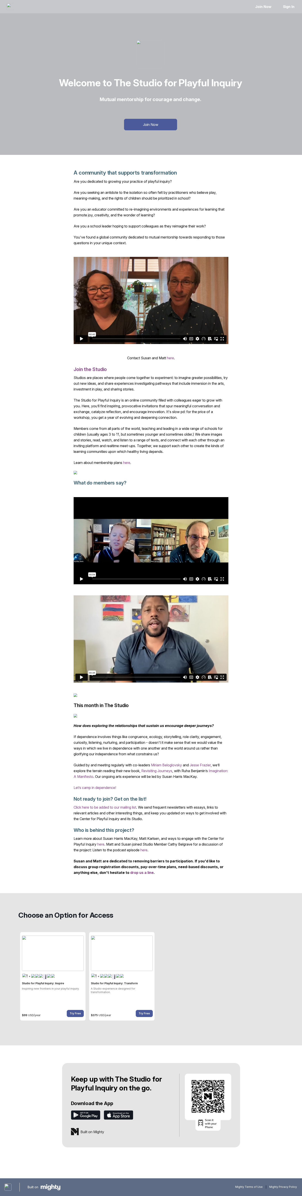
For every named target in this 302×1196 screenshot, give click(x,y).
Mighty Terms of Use (249, 1187)
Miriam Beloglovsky (166, 765)
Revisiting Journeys (156, 771)
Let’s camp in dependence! (95, 787)
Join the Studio (90, 369)
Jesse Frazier (200, 765)
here (170, 358)
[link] (53, 976)
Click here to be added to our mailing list (105, 807)
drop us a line (142, 872)
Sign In (288, 6)
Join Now (263, 6)
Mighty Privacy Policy (283, 1187)
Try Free (75, 1013)
